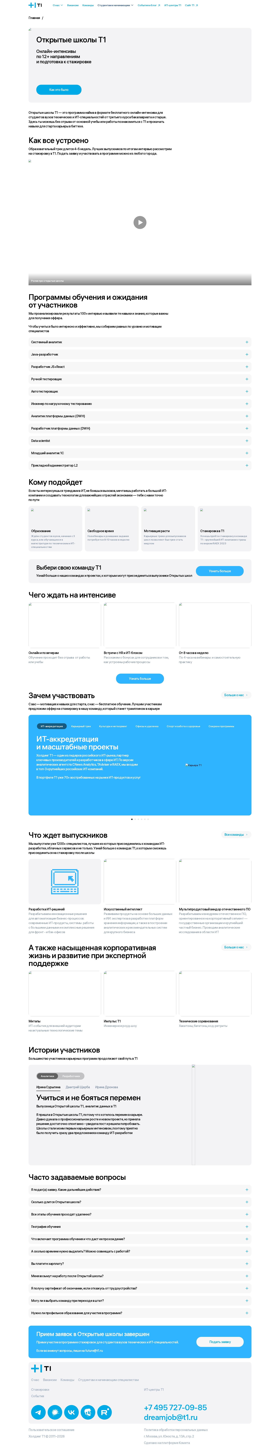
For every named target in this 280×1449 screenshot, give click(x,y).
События (37, 1396)
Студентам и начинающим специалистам (108, 1380)
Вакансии (72, 5)
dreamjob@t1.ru (171, 1417)
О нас (56, 5)
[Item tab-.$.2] (138, 819)
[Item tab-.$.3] (141, 819)
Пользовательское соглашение (51, 1430)
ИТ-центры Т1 (172, 5)
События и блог (147, 5)
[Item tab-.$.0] (132, 819)
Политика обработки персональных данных (176, 1430)
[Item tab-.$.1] (135, 819)
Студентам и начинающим (114, 5)
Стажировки (40, 1389)
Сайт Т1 (189, 5)
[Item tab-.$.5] (148, 819)
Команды (88, 5)
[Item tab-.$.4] (145, 819)
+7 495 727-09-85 (175, 1407)
